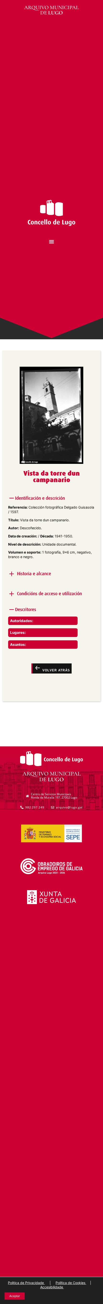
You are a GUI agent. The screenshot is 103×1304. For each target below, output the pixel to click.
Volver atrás (55, 670)
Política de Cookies (71, 1283)
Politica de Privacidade (26, 1283)
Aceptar (14, 1296)
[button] (52, 242)
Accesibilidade (52, 1287)
